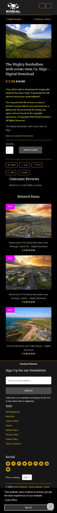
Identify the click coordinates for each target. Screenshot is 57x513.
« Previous (38, 19)
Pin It (38, 165)
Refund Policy (12, 430)
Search (9, 425)
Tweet (13, 165)
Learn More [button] (11, 499)
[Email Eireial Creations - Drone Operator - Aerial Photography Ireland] (8, 469)
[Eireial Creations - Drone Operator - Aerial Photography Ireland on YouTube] (25, 463)
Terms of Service (13, 444)
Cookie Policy (12, 439)
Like (26, 165)
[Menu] (42, 5)
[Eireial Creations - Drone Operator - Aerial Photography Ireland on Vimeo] (30, 463)
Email (25, 172)
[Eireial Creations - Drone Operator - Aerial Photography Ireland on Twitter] (8, 463)
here (31, 136)
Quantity (10, 144)
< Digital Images (13, 19)
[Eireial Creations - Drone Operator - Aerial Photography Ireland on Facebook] (14, 463)
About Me (10, 416)
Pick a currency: (14, 477)
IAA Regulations (13, 412)
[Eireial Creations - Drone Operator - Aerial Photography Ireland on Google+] (19, 463)
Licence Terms (12, 421)
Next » (48, 19)
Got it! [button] (28, 507)
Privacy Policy (12, 434)
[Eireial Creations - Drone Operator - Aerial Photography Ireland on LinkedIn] (41, 463)
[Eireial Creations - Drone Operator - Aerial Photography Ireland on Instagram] (47, 463)
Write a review (34, 185)
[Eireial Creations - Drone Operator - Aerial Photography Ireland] (13, 8)
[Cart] (48, 5)
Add (12, 172)
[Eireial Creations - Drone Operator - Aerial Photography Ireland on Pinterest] (36, 463)
